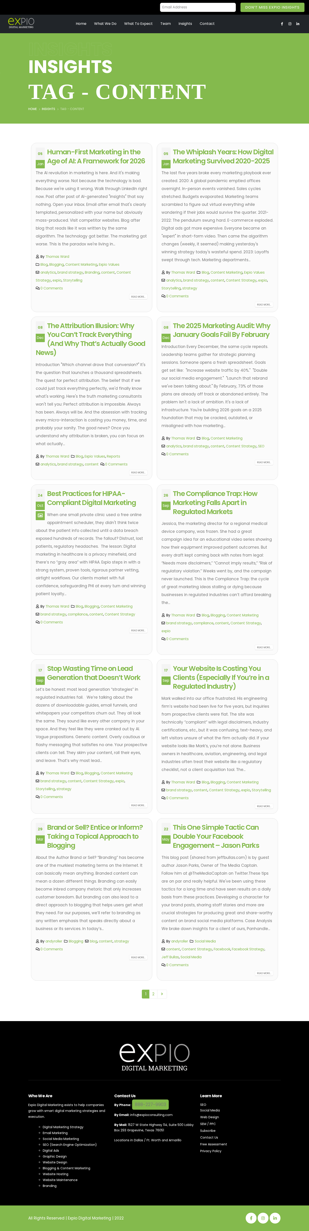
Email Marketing (55, 1133)
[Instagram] (263, 1218)
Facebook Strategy (248, 949)
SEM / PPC (208, 1124)
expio (57, 280)
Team (165, 23)
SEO (261, 446)
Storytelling (72, 280)
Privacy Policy (210, 1151)
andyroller (53, 941)
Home (81, 23)
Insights (185, 23)
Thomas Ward (57, 256)
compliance (78, 614)
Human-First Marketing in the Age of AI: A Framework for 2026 (96, 156)
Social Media (205, 941)
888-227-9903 (150, 1105)
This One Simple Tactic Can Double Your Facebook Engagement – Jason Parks (216, 836)
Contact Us (209, 1137)
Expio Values (109, 264)
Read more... (138, 296)
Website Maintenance (60, 1180)
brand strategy (70, 272)
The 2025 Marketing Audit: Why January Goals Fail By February (221, 330)
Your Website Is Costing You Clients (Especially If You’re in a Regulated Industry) (221, 677)
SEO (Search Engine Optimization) (70, 1144)
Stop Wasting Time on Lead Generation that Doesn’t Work (93, 673)
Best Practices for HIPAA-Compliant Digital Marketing (91, 498)
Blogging (56, 264)
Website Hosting (55, 1174)
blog (93, 941)
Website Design (55, 1162)
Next (162, 994)
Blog (44, 264)
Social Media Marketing (61, 1139)
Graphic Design (55, 1156)
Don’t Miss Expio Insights (272, 7)
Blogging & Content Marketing (66, 1168)
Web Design (209, 1117)
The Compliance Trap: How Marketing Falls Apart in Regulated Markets (215, 503)
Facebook (222, 949)
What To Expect (138, 23)
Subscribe (208, 1130)
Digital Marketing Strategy (63, 1127)
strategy (189, 288)
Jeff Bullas (170, 957)
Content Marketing (81, 264)
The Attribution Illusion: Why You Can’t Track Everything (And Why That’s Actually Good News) (90, 339)
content (108, 272)
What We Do (105, 23)
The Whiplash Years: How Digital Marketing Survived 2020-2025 (223, 156)
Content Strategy (241, 280)
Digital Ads (51, 1150)
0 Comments (51, 288)
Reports (113, 456)
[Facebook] (251, 1218)
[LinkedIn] (275, 1218)
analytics (48, 272)
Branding (92, 272)
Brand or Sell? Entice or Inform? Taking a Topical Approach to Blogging (95, 836)
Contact (207, 23)
